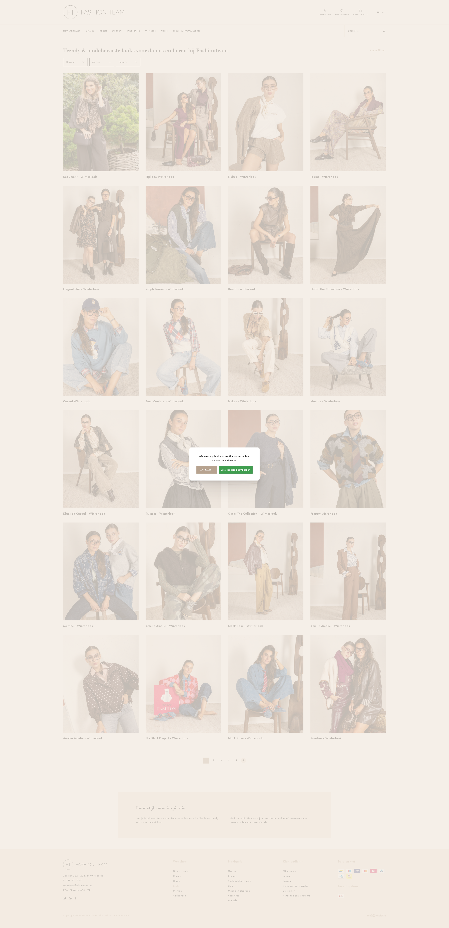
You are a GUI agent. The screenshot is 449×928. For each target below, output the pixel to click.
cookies (229, 456)
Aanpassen (206, 469)
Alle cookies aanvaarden (235, 469)
